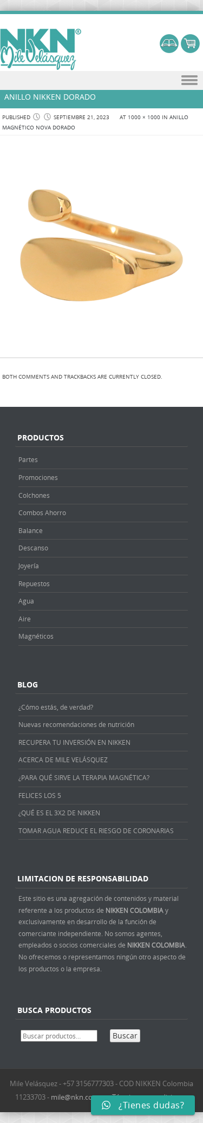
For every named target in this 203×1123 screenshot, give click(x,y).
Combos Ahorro (42, 512)
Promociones (38, 477)
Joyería (28, 565)
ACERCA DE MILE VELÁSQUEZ (63, 759)
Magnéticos (36, 636)
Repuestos (34, 583)
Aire (24, 618)
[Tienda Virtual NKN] (40, 50)
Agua (26, 600)
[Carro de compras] (190, 50)
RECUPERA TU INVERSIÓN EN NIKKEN (74, 742)
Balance (30, 530)
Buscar (125, 1035)
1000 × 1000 (144, 117)
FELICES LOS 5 (39, 795)
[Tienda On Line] (169, 50)
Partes (28, 459)
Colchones (34, 495)
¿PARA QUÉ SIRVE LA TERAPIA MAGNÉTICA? (83, 777)
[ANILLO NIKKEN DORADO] (101, 346)
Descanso (33, 547)
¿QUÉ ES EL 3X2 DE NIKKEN (59, 812)
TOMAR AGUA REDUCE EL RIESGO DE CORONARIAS (96, 830)
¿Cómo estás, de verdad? (55, 707)
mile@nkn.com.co (79, 1097)
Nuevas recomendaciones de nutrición (76, 724)
